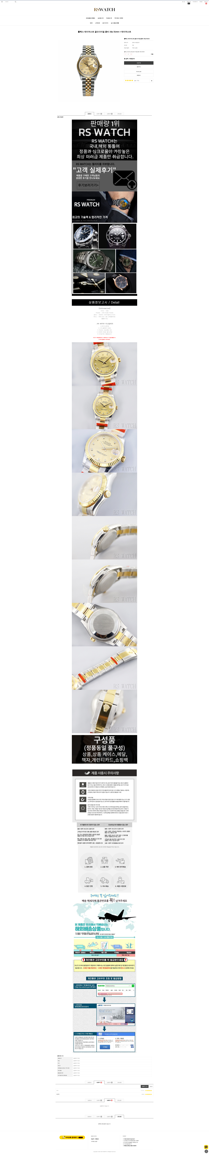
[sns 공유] (151, 81)
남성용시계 (101, 18)
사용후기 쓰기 (145, 1086)
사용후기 (99, 113)
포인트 (125, 45)
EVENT (124, 1136)
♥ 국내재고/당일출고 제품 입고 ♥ (131, 1142)
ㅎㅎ (57, 1090)
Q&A (91, 23)
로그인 (183, 1)
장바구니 (206, 1)
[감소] (125, 54)
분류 (2, 1)
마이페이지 (195, 1)
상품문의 (109, 113)
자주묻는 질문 (94, 1141)
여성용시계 (109, 18)
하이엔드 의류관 (119, 18)
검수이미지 (105, 23)
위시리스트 (138, 71)
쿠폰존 (200, 1)
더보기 (151, 1086)
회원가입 (189, 1)
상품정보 (89, 113)
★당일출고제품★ (90, 18)
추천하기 (139, 75)
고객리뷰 (97, 23)
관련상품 (119, 113)
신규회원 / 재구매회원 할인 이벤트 (131, 1140)
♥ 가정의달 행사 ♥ (127, 1144)
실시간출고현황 (115, 23)
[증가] (131, 54)
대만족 (57, 1094)
